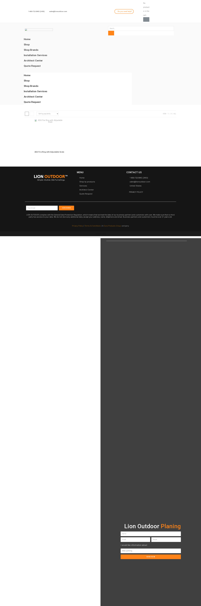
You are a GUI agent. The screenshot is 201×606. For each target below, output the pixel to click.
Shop (27, 44)
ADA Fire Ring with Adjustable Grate (49, 152)
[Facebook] (161, 11)
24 (171, 114)
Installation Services (35, 55)
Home (27, 39)
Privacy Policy (77, 226)
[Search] (111, 33)
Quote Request (32, 66)
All (175, 114)
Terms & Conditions (93, 226)
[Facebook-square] (128, 207)
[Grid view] (27, 114)
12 (168, 114)
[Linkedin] (173, 11)
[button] (124, 11)
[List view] (32, 114)
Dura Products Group (112, 226)
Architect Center (33, 60)
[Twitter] (169, 11)
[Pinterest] (139, 207)
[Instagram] (165, 11)
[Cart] (146, 19)
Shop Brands (31, 50)
